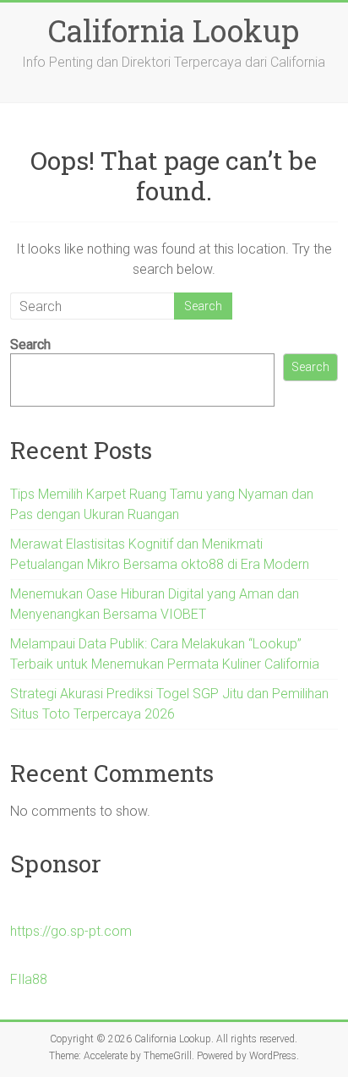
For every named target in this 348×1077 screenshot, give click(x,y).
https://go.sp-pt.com (71, 931)
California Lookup (173, 30)
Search (30, 344)
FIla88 (28, 979)
